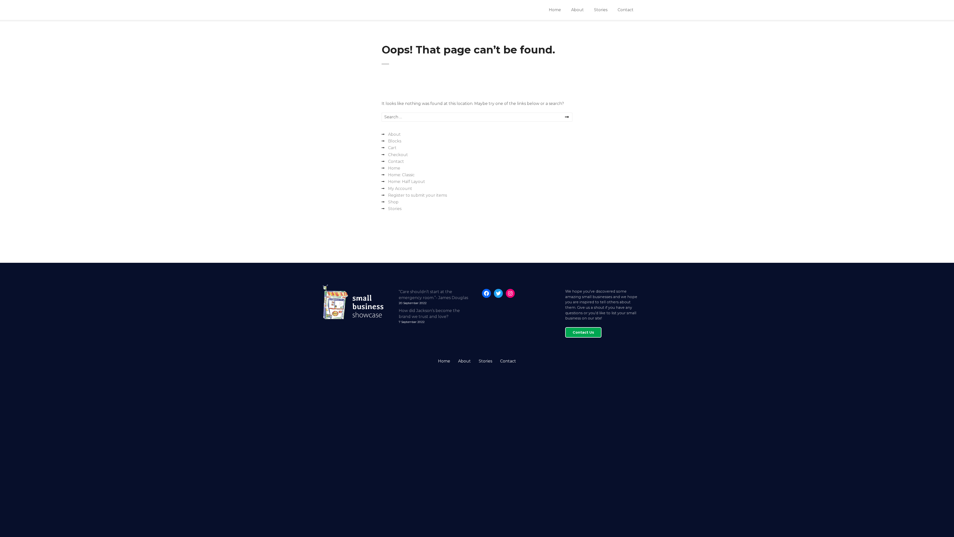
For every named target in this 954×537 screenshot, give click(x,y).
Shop (393, 202)
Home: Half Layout (406, 181)
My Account (400, 188)
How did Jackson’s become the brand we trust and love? (429, 313)
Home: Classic (401, 175)
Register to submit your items (417, 195)
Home (555, 9)
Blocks (394, 141)
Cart (392, 147)
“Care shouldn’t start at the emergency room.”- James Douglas (433, 294)
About (577, 9)
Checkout (398, 154)
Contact (626, 9)
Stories (600, 9)
